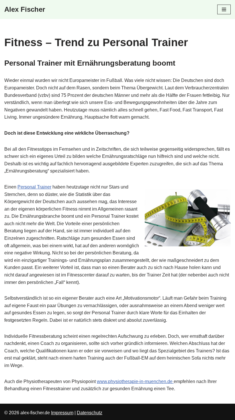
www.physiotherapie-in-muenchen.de (135, 381)
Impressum (62, 412)
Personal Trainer (34, 187)
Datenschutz (89, 412)
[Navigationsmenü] (224, 9)
